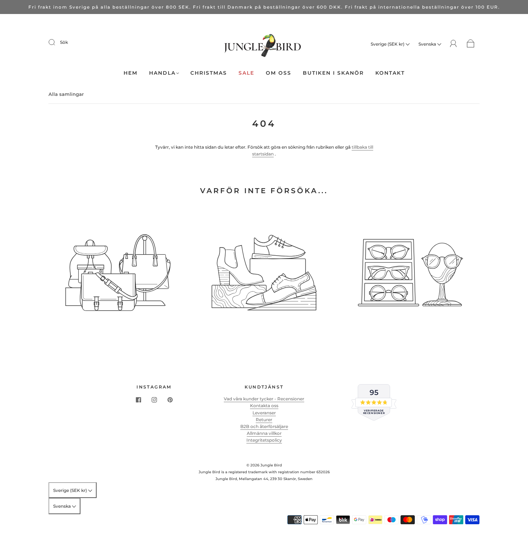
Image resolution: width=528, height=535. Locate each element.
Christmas (208, 73)
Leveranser (264, 412)
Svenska (427, 44)
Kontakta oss (264, 405)
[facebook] (138, 400)
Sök (64, 42)
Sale (246, 73)
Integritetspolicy (264, 440)
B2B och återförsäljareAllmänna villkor (264, 430)
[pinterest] (170, 400)
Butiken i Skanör (333, 73)
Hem (131, 73)
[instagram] (154, 400)
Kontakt (390, 73)
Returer (264, 419)
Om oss (278, 73)
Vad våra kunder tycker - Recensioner (264, 398)
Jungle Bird (271, 465)
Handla (162, 73)
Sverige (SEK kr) (388, 44)
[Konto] (453, 43)
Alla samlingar (66, 94)
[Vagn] (471, 44)
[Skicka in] (56, 42)
